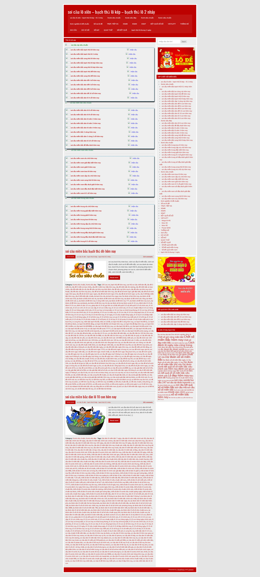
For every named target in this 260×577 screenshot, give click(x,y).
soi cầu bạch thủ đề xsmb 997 (121, 329)
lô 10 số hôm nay (93, 317)
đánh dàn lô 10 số (145, 303)
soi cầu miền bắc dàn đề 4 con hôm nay (176, 104)
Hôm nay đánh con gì (179, 368)
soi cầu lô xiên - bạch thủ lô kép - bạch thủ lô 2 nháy (94, 257)
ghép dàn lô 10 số (98, 305)
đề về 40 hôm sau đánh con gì (176, 397)
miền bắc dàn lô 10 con (143, 531)
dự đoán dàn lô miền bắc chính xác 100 (93, 498)
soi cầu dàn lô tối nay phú (138, 545)
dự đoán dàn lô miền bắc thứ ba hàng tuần (84, 503)
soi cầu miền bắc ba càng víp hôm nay (176, 91)
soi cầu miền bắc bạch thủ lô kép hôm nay (87, 63)
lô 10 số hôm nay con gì (108, 317)
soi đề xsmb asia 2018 (101, 384)
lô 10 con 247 (78, 308)
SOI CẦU (73, 30)
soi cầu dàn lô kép (128, 535)
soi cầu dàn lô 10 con (99, 333)
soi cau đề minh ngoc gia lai (139, 349)
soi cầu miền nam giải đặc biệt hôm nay (86, 163)
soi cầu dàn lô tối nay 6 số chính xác (96, 542)
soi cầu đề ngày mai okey (130, 356)
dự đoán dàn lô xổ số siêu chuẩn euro (134, 510)
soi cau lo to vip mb (116, 372)
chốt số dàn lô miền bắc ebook (131, 478)
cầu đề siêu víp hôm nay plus (80, 292)
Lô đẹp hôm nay (178, 375)
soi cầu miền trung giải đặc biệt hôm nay (86, 211)
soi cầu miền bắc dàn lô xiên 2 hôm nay (86, 119)
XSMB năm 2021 (176, 392)
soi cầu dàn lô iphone (114, 535)
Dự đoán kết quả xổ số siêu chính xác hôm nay (175, 352)
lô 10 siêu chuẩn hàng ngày (123, 315)
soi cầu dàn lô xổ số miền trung (87, 549)
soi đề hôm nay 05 (84, 379)
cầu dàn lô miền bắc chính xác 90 (134, 438)
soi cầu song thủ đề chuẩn (96, 375)
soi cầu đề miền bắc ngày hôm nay (116, 347)
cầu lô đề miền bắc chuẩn (84, 296)
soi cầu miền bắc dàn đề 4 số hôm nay (85, 80)
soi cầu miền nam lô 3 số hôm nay (83, 193)
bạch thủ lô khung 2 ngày (141, 30)
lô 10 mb (87, 315)
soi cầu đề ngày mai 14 (73, 354)
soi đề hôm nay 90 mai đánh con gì (118, 379)
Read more (114, 277)
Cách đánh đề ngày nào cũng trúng (170, 347)
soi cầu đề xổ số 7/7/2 (89, 361)
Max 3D (165, 223)
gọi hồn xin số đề (111, 305)
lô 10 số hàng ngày (79, 317)
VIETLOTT (172, 24)
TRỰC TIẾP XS (112, 24)
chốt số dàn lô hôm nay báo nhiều (83, 473)
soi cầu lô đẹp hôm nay (124, 561)
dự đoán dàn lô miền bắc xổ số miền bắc (114, 503)
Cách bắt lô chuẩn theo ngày (179, 343)
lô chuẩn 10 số (131, 319)
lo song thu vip (78, 322)
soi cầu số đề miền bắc (79, 375)
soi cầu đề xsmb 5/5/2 (84, 368)
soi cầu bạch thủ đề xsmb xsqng (136, 331)
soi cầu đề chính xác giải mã (82, 342)
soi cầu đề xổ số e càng (125, 361)
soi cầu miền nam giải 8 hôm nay (83, 167)
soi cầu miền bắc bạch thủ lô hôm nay (176, 96)
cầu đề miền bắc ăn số (78, 289)
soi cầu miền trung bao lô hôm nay (84, 219)
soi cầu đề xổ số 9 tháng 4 (107, 361)
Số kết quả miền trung (170, 247)
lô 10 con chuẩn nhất (134, 308)
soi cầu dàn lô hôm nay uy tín (95, 535)
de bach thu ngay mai (113, 296)
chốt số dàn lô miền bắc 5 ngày (133, 475)
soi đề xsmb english (117, 384)
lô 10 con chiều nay (104, 308)
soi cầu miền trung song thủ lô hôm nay (86, 228)
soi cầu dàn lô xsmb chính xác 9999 (98, 554)
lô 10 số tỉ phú (101, 319)
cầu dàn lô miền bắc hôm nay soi (81, 448)
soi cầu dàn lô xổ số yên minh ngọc (138, 549)
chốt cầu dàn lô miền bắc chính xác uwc (134, 454)
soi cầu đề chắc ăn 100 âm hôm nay (139, 333)
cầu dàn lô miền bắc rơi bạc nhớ (88, 450)
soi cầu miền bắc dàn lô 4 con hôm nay (176, 116)
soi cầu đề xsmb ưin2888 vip (120, 368)
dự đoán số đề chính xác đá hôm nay (110, 299)
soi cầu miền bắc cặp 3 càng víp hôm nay (177, 101)
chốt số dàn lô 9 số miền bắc (106, 468)
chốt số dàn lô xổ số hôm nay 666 (116, 482)
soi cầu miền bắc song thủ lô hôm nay (85, 58)
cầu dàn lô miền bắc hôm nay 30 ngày (117, 443)
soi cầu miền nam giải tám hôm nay (175, 181)
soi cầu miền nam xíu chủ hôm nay (174, 199)
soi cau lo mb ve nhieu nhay (98, 372)
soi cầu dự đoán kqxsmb (178, 382)
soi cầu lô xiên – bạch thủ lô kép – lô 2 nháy (86, 18)
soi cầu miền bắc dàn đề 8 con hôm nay (176, 108)
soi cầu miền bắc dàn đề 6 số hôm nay (85, 85)
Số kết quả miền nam (169, 250)
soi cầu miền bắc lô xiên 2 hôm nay (175, 128)
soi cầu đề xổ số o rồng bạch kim (113, 366)
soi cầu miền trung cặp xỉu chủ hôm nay (86, 224)
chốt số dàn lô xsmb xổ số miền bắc (98, 494)
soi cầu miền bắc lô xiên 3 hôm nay (175, 130)
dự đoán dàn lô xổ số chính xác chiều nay (84, 505)
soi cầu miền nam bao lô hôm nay (83, 171)
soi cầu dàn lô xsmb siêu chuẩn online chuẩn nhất (124, 559)
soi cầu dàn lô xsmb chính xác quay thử (124, 556)
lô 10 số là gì (141, 317)
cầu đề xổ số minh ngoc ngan (86, 294)
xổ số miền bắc (166, 395)
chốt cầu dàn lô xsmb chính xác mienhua (93, 466)
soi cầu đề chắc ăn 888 (93, 335)
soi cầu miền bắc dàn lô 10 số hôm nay (85, 141)
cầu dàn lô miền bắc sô (109, 450)
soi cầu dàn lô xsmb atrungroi (110, 552)
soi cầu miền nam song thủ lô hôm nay (85, 180)
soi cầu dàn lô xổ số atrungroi (95, 547)
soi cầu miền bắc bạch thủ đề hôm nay (85, 72)
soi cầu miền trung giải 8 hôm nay (83, 215)
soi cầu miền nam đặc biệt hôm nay (175, 179)
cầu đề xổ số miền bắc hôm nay (103, 292)
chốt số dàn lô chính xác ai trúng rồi (84, 471)
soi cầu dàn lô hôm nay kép (120, 533)
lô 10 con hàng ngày (121, 519)
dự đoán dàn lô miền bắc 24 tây (76, 496)
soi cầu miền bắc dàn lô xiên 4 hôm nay (86, 128)
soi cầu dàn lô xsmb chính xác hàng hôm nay (128, 554)
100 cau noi (106, 285)
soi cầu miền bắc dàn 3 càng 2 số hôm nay (87, 136)
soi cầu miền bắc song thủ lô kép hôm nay (87, 67)
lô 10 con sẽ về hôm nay (125, 524)
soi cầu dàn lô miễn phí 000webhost (92, 540)
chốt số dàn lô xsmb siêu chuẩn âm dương (88, 489)
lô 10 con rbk (121, 312)
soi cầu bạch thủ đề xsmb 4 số (76, 329)
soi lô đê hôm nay (145, 384)
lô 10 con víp (79, 315)
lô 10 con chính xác (119, 308)
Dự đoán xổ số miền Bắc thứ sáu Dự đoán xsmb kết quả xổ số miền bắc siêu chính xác (175, 365)
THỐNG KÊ (184, 24)
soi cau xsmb (182, 380)
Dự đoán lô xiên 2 (170, 353)
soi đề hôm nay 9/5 (98, 379)
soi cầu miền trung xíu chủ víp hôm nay (176, 169)
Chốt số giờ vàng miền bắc (171, 337)
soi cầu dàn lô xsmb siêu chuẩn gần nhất (91, 559)
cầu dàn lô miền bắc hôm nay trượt (105, 448)
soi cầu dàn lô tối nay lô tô (79, 545)
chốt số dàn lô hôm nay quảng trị (96, 475)
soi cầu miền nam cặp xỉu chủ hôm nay (85, 176)
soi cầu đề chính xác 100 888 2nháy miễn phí (117, 338)
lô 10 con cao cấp (90, 308)
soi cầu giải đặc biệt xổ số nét (97, 370)
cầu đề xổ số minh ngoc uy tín (129, 294)
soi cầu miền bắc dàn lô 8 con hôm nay (176, 123)
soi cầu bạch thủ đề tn (121, 326)
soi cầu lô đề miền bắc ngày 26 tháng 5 (122, 370)
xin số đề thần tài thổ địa (102, 389)
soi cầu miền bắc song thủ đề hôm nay (85, 76)
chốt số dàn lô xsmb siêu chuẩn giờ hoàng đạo (93, 491)
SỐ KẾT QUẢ (122, 30)
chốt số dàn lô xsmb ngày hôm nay (101, 487)
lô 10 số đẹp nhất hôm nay (122, 526)
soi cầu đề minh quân (144, 352)
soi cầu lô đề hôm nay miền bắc (81, 561)
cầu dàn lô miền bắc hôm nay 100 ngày (89, 443)
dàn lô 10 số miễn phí (136, 494)
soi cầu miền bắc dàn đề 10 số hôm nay (86, 93)
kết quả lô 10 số (123, 305)
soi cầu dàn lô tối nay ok (119, 545)
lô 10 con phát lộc (93, 312)
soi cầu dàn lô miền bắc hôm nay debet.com (95, 538)
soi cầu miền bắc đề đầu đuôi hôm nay (85, 145)
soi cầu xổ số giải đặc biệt (116, 375)
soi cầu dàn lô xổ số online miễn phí (112, 549)
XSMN (134, 24)
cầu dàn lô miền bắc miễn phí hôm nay (132, 448)
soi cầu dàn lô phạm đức (74, 542)
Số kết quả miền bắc (169, 245)
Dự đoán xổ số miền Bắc (174, 358)
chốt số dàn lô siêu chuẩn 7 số (90, 480)
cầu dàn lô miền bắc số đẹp (128, 450)
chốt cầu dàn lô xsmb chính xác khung (125, 464)
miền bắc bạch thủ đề (91, 322)
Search (184, 41)
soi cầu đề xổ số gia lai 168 (78, 363)
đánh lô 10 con (70, 305)
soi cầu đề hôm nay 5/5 (122, 345)
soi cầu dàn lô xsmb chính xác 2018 (134, 552)
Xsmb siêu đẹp (130, 18)
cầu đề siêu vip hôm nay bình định (99, 289)
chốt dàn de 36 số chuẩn (86, 468)
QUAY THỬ (108, 30)
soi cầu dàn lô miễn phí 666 (116, 540)
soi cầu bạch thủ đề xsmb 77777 (99, 329)
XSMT (143, 24)
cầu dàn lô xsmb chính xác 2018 (79, 452)
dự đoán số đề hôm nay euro (140, 301)
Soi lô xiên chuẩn (179, 390)
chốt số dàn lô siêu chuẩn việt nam (114, 480)
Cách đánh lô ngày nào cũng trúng (176, 344)
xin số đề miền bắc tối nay (84, 389)
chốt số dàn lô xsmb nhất (124, 487)
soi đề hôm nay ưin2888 (104, 382)
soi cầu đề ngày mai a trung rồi (133, 354)
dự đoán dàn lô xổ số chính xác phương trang (115, 505)
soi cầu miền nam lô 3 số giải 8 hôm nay (176, 184)
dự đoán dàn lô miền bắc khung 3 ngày (91, 501)
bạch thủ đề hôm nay (118, 285)
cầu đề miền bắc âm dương (125, 287)
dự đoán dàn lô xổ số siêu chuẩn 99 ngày (105, 510)
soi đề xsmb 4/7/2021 (84, 384)
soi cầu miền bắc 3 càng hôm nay (83, 132)
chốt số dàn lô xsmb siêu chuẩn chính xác (118, 489)
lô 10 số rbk (76, 319)
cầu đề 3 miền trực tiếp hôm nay (103, 287)
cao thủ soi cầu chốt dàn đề (136, 285)
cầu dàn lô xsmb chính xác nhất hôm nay (106, 452)
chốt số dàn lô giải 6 (132, 471)
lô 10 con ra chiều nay (108, 312)
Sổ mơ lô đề (98, 24)
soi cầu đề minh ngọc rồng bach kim (122, 352)
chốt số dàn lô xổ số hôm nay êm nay (84, 485)
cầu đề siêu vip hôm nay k (121, 289)
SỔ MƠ (96, 30)
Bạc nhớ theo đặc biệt (164, 334)
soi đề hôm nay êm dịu (87, 382)
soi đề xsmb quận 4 (131, 384)
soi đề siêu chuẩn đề (120, 382)
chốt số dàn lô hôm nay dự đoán (107, 473)
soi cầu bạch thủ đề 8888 (83, 326)
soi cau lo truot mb (130, 372)
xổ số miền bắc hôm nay (173, 396)
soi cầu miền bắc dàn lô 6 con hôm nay (176, 118)
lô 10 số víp (111, 319)
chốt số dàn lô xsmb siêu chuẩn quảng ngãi (126, 491)
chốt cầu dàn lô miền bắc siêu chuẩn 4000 (130, 457)
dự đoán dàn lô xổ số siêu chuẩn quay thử (105, 512)
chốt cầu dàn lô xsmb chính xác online (122, 466)
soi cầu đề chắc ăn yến (77, 338)
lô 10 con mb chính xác (77, 312)
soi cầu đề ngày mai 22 (91, 354)
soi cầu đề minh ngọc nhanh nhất (97, 352)
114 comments (148, 257)
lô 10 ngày (109, 315)
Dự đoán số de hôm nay (130, 296)
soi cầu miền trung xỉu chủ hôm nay (84, 206)
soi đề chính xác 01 (143, 377)
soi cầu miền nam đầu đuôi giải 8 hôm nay (87, 184)
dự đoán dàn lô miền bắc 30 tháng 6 (102, 496)
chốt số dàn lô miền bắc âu (90, 478)
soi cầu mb (181, 387)
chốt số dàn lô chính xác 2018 (127, 468)
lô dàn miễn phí (143, 319)
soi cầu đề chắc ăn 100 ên (74, 335)
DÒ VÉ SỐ (85, 30)
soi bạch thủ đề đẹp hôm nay (134, 324)
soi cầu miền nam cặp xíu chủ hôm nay (176, 177)
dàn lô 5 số (149, 494)
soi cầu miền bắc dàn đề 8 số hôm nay (85, 89)
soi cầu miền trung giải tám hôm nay (175, 152)
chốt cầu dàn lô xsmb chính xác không (97, 464)
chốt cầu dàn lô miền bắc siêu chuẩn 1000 (100, 457)
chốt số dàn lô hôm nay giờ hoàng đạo (133, 473)
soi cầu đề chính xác (93, 338)
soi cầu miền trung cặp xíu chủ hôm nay (176, 147)
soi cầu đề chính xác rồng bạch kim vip (106, 342)
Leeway (190, 570)
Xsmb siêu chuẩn (114, 18)
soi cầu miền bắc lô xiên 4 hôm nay (175, 133)
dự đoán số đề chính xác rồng (134, 299)
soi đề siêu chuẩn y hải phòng (139, 382)
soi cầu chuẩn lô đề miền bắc (75, 533)
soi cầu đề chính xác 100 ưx (108, 340)
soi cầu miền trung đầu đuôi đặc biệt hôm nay (88, 237)
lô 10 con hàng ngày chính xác (81, 310)
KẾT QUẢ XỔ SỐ (157, 24)
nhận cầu (133, 50)
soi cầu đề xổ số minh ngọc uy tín (89, 366)
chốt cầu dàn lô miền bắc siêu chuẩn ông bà (133, 459)
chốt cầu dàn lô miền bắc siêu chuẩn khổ (102, 459)
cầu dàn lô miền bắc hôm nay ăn (81, 445)
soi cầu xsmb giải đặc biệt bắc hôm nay (95, 377)
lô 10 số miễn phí (126, 529)
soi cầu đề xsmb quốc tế (100, 368)
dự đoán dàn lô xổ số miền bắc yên (77, 510)
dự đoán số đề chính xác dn (86, 299)
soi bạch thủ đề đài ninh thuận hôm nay (109, 324)
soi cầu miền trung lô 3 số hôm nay (84, 241)
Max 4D (165, 225)
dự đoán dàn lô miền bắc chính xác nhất (122, 498)
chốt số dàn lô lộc (115, 475)
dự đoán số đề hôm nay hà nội (98, 303)
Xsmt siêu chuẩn (147, 18)
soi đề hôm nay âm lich (140, 379)
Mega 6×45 (166, 220)
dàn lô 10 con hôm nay (120, 494)
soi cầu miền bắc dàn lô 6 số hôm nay (85, 110)
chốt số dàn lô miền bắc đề (110, 478)
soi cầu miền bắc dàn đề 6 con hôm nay (176, 106)
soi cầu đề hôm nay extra (140, 345)
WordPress (181, 570)
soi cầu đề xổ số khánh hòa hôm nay (102, 363)
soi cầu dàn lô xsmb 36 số (89, 552)
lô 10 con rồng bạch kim (135, 312)
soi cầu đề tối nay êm (125, 359)
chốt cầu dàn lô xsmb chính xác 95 (107, 461)
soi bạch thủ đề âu (140, 322)
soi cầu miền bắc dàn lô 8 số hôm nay (85, 115)
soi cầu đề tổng (75, 361)
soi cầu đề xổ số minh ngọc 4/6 (126, 363)
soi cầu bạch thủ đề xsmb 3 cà (141, 326)
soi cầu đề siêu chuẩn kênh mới (106, 359)
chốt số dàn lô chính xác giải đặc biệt (111, 471)
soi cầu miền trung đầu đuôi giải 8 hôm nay (87, 233)
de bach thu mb (99, 296)
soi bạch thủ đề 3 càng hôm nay (122, 322)
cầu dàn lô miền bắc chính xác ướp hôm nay (129, 441)
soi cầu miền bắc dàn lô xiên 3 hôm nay (86, 123)
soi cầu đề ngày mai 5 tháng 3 (110, 354)
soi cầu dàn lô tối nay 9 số (119, 542)
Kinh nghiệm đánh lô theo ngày (176, 370)
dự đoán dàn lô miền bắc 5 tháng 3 (127, 496)
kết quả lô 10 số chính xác (139, 305)
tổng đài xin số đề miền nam (106, 386)
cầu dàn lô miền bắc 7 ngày (111, 438)
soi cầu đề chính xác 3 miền (129, 340)
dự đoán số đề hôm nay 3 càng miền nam (93, 301)
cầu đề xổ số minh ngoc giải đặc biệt (127, 292)
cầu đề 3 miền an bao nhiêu (82, 287)
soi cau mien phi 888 (168, 380)
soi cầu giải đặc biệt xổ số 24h (142, 368)
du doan (165, 349)
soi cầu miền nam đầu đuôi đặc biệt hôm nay (88, 189)
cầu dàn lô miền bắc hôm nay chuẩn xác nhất (110, 445)
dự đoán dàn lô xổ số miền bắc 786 (85, 508)
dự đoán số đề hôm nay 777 (119, 301)
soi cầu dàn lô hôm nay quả (140, 533)
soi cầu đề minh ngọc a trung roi (116, 349)
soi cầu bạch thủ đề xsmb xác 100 (112, 331)
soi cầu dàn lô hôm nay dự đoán (98, 533)
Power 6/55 (166, 228)
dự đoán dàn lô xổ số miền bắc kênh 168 (113, 508)
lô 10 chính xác (124, 517)
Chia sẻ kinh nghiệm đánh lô (181, 334)
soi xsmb (188, 390)
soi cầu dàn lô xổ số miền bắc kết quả (120, 547)
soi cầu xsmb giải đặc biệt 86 (136, 375)
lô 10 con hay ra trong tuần (102, 310)
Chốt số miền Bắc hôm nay (176, 338)
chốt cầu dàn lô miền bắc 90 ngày (134, 452)
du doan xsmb (177, 349)
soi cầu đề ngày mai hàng (89, 356)
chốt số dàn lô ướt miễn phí (136, 480)
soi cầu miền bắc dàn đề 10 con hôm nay (177, 111)
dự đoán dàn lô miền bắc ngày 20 (118, 501)
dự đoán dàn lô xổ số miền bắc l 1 (140, 508)
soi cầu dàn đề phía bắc (82, 333)
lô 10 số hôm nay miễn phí (127, 317)
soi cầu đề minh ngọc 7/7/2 (95, 349)
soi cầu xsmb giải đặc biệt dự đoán (122, 377)
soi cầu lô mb (82, 372)
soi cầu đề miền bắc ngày (94, 347)
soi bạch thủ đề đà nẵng (85, 324)
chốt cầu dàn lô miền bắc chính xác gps (105, 454)
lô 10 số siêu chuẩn (88, 319)
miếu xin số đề (105, 322)
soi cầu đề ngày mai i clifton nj (110, 356)
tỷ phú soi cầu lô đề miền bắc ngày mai (131, 386)
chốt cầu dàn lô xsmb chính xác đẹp (133, 461)
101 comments (148, 402)
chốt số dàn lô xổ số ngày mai (108, 485)
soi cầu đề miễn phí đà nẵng (139, 347)
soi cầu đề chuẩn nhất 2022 (85, 345)
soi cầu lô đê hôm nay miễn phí (104, 561)
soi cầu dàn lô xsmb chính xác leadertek (94, 556)
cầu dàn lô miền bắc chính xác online (99, 441)
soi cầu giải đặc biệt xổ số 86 (75, 370)
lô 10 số (136, 315)
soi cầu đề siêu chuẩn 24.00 (84, 359)
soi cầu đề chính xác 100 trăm (87, 340)
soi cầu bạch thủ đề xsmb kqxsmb (87, 331)
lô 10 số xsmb (121, 319)
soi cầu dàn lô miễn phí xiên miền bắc (139, 540)
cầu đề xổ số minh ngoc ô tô (108, 294)
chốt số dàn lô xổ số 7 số (95, 482)
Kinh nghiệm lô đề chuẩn (79, 24)
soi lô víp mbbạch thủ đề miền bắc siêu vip (80, 386)
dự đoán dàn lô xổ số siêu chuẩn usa (134, 512)
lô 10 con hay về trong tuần (118, 522)
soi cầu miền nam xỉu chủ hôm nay (84, 158)
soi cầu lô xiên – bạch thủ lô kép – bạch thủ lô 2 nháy (111, 11)
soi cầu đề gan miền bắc (104, 345)
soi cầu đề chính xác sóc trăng (132, 342)
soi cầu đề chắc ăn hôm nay (112, 335)
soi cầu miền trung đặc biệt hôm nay (175, 150)
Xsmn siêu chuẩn (164, 18)
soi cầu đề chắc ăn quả (130, 335)
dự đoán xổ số (115, 303)
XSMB (125, 24)
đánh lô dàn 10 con (84, 305)
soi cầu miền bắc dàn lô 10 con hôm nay (90, 396)
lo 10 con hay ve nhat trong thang (125, 310)
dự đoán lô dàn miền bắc (94, 515)
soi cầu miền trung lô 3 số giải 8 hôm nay (177, 155)
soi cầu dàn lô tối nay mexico (100, 545)
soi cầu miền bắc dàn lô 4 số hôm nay (85, 98)
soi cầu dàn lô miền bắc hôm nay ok (125, 538)
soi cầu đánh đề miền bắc (117, 333)
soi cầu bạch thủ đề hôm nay (103, 326)
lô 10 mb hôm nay (97, 315)
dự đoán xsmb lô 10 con (129, 303)
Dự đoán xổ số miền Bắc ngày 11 (175, 360)
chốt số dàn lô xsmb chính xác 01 (131, 485)
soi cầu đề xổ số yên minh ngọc (137, 366)
